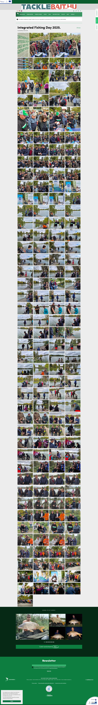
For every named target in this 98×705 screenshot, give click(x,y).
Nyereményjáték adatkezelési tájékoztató (46, 683)
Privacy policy (34, 683)
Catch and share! (48, 647)
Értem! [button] (12, 701)
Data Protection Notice (53, 668)
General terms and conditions (60, 683)
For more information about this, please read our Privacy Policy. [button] (11, 698)
